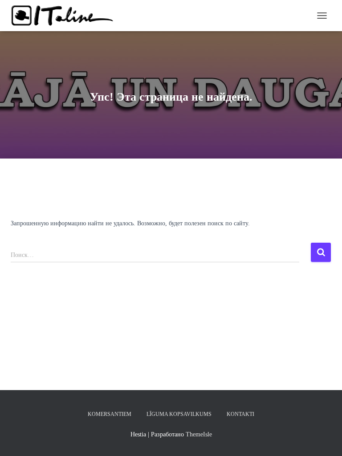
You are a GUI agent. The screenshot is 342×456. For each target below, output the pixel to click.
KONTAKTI (240, 414)
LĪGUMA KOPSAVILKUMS (179, 414)
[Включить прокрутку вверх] (324, 438)
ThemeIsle (199, 434)
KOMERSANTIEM (109, 414)
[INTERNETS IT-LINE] (66, 15)
